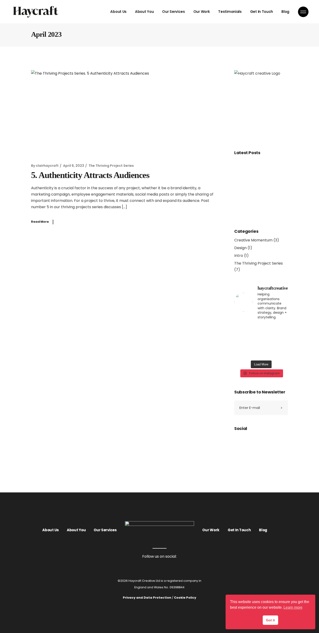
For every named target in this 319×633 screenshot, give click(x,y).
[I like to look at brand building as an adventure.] (247, 332)
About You (76, 530)
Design (240, 248)
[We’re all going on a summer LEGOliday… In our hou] (247, 349)
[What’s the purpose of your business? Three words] (275, 349)
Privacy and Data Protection (147, 597)
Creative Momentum (253, 240)
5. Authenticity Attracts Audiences (91, 175)
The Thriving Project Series (111, 165)
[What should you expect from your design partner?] (275, 332)
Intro (238, 255)
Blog (263, 530)
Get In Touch (239, 530)
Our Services (105, 530)
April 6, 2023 (73, 165)
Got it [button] (270, 620)
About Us (50, 530)
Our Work (210, 530)
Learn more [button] (293, 607)
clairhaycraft (47, 165)
